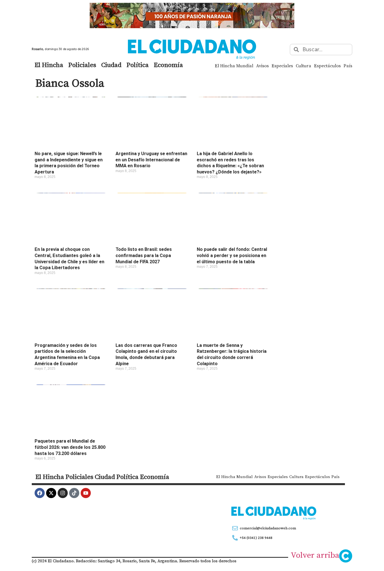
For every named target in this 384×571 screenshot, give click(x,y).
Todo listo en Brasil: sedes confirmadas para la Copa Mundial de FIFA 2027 (144, 255)
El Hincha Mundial (234, 66)
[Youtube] (86, 493)
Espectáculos (327, 66)
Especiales (282, 66)
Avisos (262, 66)
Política (138, 64)
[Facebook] (40, 493)
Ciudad (111, 64)
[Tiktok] (74, 493)
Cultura (303, 66)
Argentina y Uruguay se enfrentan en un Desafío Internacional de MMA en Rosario (151, 159)
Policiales (82, 64)
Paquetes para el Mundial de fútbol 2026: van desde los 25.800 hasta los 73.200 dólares (70, 447)
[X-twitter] (51, 493)
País (348, 66)
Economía (168, 64)
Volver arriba (315, 555)
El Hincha (49, 64)
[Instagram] (63, 493)
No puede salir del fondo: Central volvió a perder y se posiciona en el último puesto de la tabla (232, 255)
